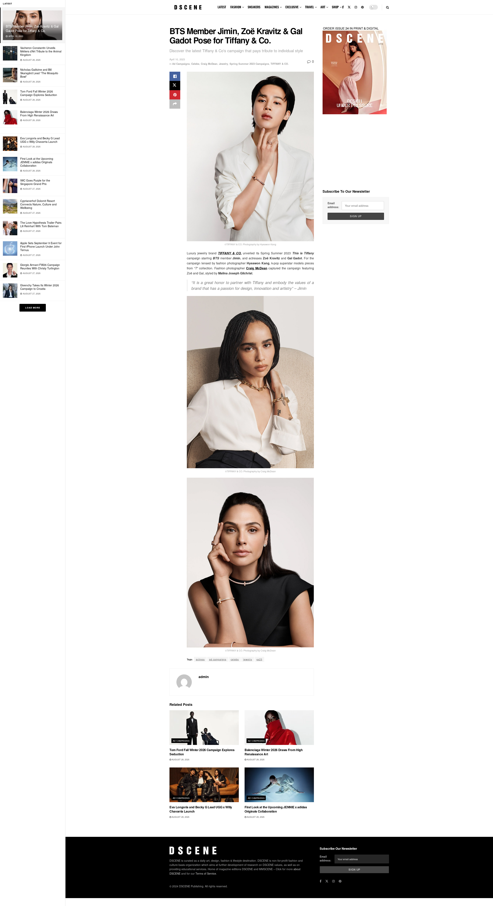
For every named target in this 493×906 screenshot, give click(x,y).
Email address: (333, 205)
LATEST (222, 7)
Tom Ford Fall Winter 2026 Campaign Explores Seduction (38, 93)
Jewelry (223, 64)
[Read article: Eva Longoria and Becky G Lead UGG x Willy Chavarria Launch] (204, 784)
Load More (32, 307)
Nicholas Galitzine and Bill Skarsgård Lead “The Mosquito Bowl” (39, 73)
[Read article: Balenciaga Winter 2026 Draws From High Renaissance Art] (279, 727)
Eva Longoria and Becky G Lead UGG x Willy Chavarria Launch (40, 140)
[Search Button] (387, 7)
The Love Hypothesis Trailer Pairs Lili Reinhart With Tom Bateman (40, 224)
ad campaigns (217, 659)
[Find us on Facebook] (343, 7)
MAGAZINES (272, 7)
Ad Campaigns (181, 64)
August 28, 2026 (180, 759)
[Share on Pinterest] (174, 94)
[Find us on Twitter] (349, 7)
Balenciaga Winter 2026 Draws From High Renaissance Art (39, 113)
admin (204, 676)
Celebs (195, 64)
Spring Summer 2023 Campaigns (249, 64)
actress (200, 659)
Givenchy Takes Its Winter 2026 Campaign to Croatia (39, 287)
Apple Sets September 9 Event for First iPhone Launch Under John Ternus (41, 246)
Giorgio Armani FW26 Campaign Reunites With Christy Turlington (40, 266)
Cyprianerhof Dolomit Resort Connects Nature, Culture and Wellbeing (38, 204)
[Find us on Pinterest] (362, 7)
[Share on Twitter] (174, 85)
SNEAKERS (254, 7)
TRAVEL (309, 7)
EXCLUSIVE (291, 7)
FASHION (235, 7)
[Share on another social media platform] (174, 104)
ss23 (259, 659)
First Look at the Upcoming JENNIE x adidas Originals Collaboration (36, 162)
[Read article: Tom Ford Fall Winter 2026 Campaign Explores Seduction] (204, 727)
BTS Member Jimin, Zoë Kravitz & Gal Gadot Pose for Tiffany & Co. (32, 28)
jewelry (247, 659)
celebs (235, 659)
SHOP (335, 7)
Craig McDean (209, 64)
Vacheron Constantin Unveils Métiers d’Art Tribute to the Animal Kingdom (40, 51)
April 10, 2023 (177, 59)
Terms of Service (205, 873)
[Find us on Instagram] (356, 7)
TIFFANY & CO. (280, 64)
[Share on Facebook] (174, 76)
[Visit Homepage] (187, 7)
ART (322, 7)
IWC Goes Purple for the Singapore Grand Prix (35, 182)
